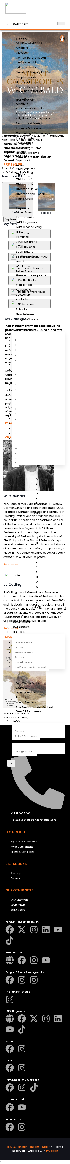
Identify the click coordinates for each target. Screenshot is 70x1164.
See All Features (28, 711)
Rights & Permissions (26, 736)
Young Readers (23, 662)
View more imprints (31, 275)
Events (17, 617)
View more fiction (29, 91)
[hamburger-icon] (61, 23)
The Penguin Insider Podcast (30, 667)
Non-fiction (25, 99)
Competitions (22, 622)
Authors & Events (24, 642)
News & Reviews (24, 652)
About (17, 720)
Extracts (19, 647)
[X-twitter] (22, 929)
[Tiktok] (9, 940)
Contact (19, 741)
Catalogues (21, 627)
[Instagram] (34, 929)
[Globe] (9, 960)
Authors (19, 329)
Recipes (19, 657)
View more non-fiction (33, 157)
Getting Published (24, 751)
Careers (19, 731)
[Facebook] (9, 929)
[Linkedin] (46, 929)
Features (19, 632)
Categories (20, 24)
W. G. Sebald (10, 172)
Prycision (52, 1151)
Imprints (22, 208)
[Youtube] (58, 929)
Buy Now (10, 219)
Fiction (21, 39)
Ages (20, 165)
